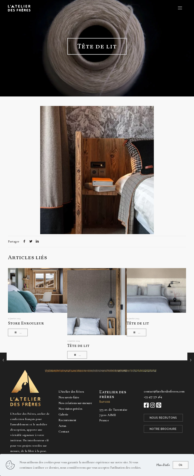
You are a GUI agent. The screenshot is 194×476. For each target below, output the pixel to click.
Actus (62, 426)
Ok (180, 465)
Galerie (63, 414)
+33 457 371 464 (153, 397)
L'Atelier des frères (71, 392)
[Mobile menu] (180, 8)
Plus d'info (163, 465)
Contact (64, 431)
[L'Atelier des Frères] (19, 8)
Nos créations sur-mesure (75, 403)
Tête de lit (78, 346)
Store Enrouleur (26, 323)
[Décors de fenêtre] (3, 360)
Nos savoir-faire (69, 397)
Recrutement (67, 420)
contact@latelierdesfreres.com (164, 391)
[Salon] (190, 360)
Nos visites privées (70, 409)
